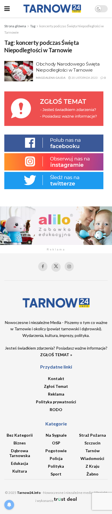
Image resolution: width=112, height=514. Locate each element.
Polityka (56, 466)
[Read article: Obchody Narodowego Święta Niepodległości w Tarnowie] (18, 71)
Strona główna (15, 26)
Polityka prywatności (56, 401)
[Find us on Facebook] (42, 266)
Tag (32, 26)
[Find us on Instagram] (69, 266)
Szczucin (92, 442)
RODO (56, 409)
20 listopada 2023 (84, 77)
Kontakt (56, 378)
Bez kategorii (20, 435)
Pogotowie (56, 450)
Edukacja (19, 463)
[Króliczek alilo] (56, 225)
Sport (56, 473)
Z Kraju (92, 466)
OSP (56, 442)
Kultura (19, 471)
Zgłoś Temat (56, 386)
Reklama (56, 394)
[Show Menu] (7, 8)
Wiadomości (92, 458)
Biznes (19, 442)
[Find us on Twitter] (56, 267)
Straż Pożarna (92, 435)
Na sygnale (56, 435)
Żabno (92, 473)
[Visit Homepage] (52, 8)
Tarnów (92, 450)
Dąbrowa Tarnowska (19, 453)
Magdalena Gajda (50, 77)
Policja (56, 458)
